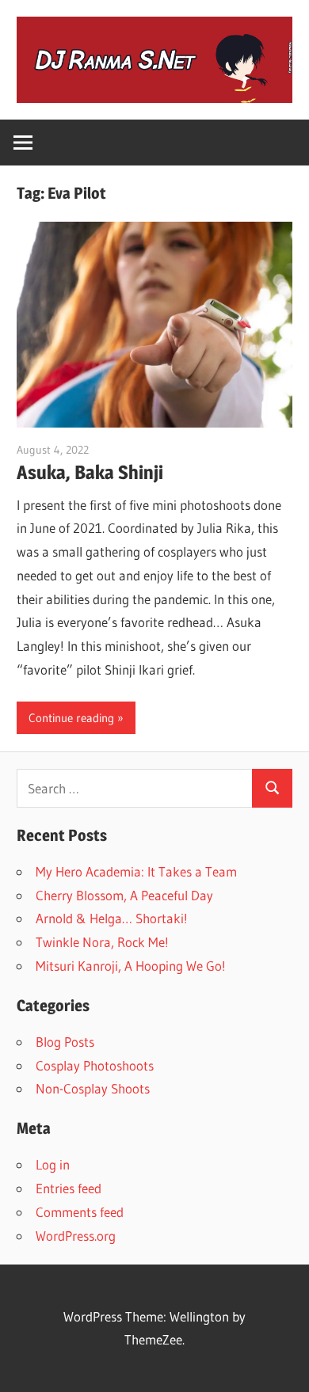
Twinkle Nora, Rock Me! (102, 942)
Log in (53, 1164)
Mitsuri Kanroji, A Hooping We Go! (131, 965)
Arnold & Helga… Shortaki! (112, 918)
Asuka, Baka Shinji (90, 472)
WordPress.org (76, 1235)
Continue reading (71, 717)
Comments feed (80, 1212)
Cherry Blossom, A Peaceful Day (124, 895)
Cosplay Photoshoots (95, 1065)
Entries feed (68, 1188)
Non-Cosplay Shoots (93, 1088)
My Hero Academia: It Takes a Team (136, 871)
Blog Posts (65, 1041)
